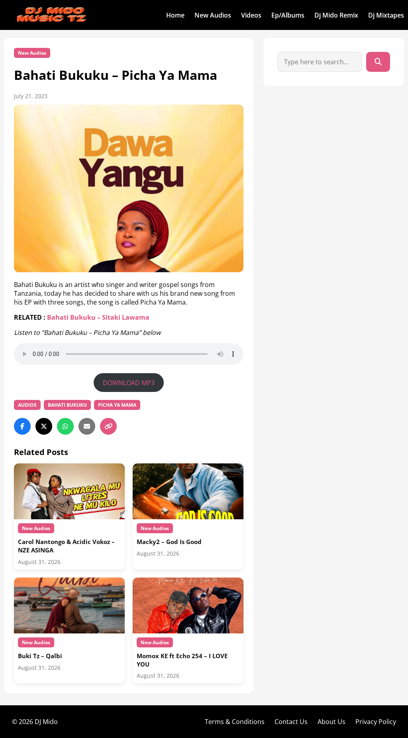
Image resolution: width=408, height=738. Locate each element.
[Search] (378, 62)
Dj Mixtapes (386, 15)
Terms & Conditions (235, 721)
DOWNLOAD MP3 (129, 382)
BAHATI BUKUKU (67, 405)
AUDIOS (27, 405)
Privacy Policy (375, 721)
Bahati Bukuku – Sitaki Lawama (98, 317)
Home (175, 15)
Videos (251, 15)
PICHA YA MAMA (117, 405)
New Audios (212, 15)
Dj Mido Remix (336, 15)
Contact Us (291, 721)
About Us (331, 721)
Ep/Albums (287, 15)
